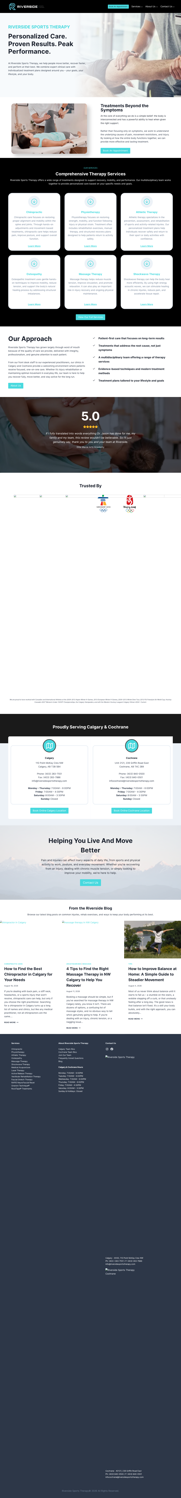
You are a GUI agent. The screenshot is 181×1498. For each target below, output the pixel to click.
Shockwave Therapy (20, 1064)
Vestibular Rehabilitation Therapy (26, 1076)
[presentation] (28, 940)
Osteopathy (16, 1058)
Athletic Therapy (18, 1055)
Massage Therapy (19, 1061)
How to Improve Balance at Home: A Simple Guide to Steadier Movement (152, 974)
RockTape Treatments (21, 1089)
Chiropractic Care (13, 964)
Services (15, 1043)
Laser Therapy (17, 1070)
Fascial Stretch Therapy (21, 1079)
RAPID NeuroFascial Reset (23, 1082)
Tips (130, 964)
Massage (87, 964)
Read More (10, 1022)
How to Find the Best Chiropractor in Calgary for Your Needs (28, 974)
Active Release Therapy (21, 1073)
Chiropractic (16, 1049)
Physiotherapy (17, 1052)
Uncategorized (73, 964)
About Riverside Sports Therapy (73, 1043)
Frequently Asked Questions (70, 1058)
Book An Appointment (118, 6)
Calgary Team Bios (66, 1049)
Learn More (34, 246)
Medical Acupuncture (20, 1067)
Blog (60, 1061)
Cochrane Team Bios (67, 1052)
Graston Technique (20, 1085)
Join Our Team (64, 1055)
